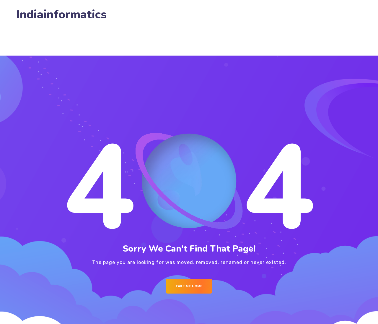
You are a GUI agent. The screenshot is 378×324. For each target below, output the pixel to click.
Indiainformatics (61, 14)
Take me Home (189, 286)
